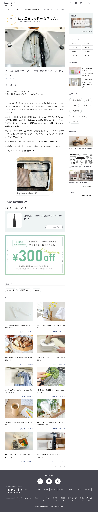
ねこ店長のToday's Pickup (29, 9)
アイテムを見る (54, 227)
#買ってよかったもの (78, 116)
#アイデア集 (75, 111)
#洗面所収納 (24, 290)
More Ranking (87, 195)
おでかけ (22, 429)
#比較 (88, 100)
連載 (88, 55)
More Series (86, 31)
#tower (36, 290)
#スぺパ (74, 105)
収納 (6, 78)
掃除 (88, 47)
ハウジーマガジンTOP (11, 9)
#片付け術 (75, 121)
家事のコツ (75, 51)
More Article (59, 467)
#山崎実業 (10, 290)
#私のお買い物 (76, 100)
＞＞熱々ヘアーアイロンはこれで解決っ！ (19, 151)
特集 (76, 55)
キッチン (22, 332)
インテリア (53, 332)
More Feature (87, 186)
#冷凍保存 (85, 105)
